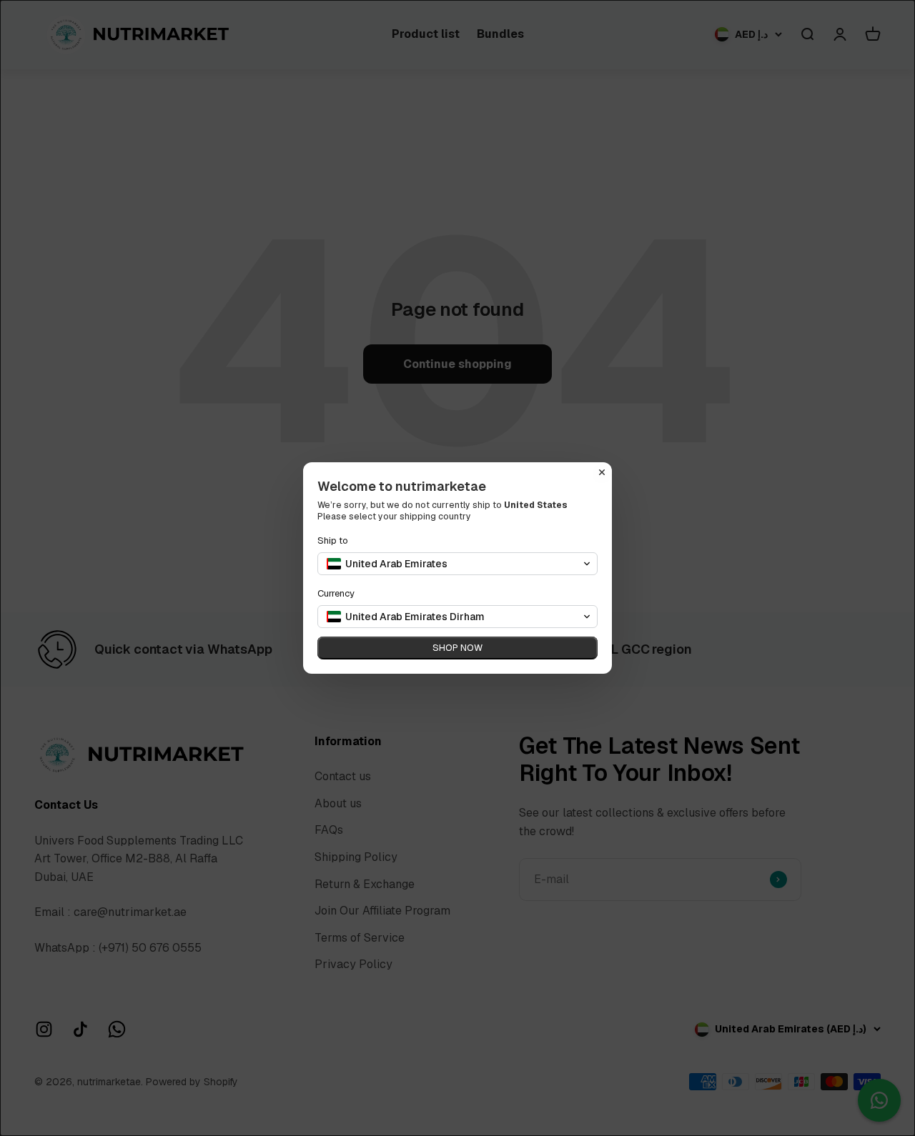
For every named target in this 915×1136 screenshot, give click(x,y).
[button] (457, 563)
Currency (336, 593)
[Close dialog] (602, 472)
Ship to (332, 540)
